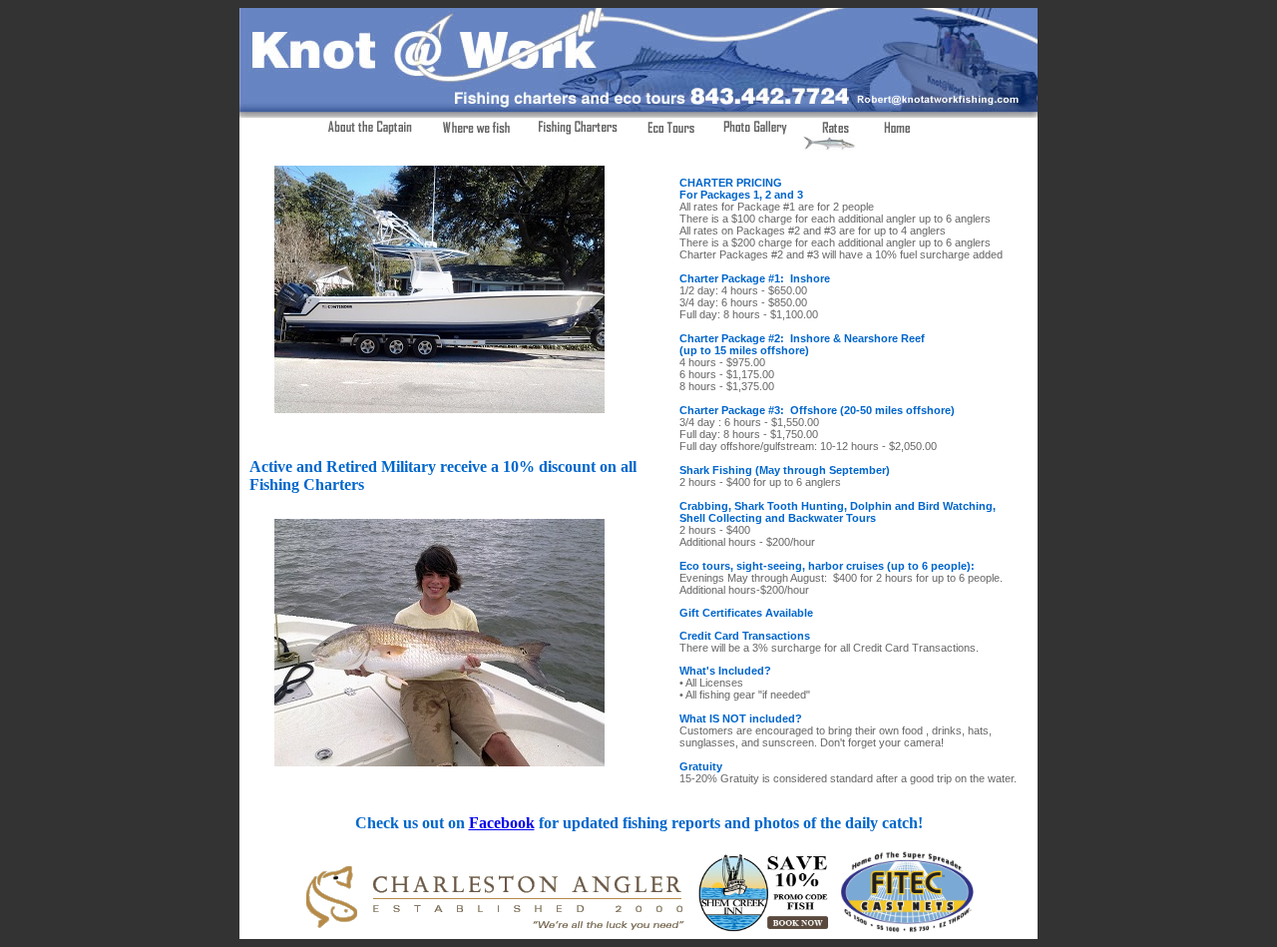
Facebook (502, 822)
